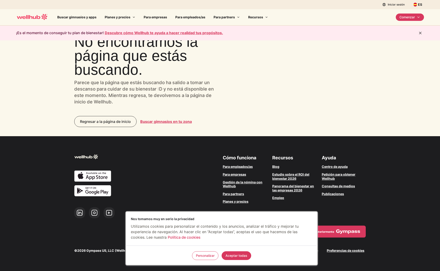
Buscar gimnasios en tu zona (166, 121)
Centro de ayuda (335, 167)
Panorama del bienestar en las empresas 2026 (293, 188)
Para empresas (155, 17)
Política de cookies (184, 237)
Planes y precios (117, 17)
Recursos (255, 17)
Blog (275, 167)
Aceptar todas (236, 255)
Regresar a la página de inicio (105, 121)
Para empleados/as (190, 17)
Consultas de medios (338, 186)
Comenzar (407, 17)
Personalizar (205, 255)
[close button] (420, 33)
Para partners (224, 17)
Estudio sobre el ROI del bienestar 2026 (290, 176)
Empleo (278, 198)
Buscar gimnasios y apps (76, 17)
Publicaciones (333, 194)
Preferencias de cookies (345, 250)
